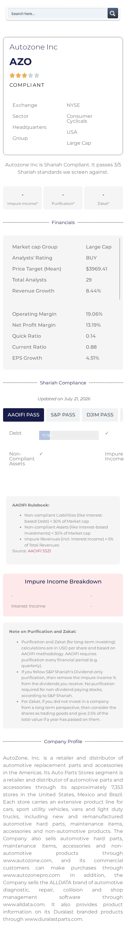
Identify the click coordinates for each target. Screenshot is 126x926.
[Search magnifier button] (113, 13)
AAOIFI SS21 (39, 550)
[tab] (23, 415)
